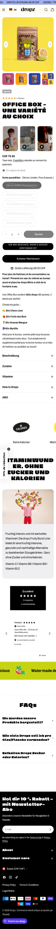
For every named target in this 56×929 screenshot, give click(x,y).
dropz (13, 910)
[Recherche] (46, 10)
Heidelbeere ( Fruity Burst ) (19, 214)
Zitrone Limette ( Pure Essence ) (22, 186)
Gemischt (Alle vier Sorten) (19, 224)
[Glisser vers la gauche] (6, 44)
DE (15, 9)
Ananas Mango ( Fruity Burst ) (20, 205)
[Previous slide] (5, 139)
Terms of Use (36, 837)
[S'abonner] (50, 829)
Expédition (18, 160)
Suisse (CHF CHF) (16, 868)
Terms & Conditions (29, 885)
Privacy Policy (9, 885)
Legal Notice (8, 890)
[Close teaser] (8, 449)
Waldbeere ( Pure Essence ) (19, 196)
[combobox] (13, 10)
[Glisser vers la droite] (50, 44)
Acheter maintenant (28, 258)
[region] (28, 633)
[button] (28, 98)
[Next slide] (51, 139)
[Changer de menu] (3, 10)
